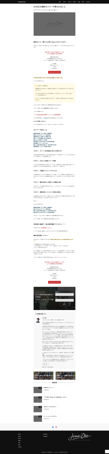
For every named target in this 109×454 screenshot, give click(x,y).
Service (19, 438)
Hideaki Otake (21, 2)
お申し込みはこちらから (54, 72)
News (19, 444)
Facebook (51, 367)
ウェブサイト (45, 367)
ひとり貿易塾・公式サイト (40, 121)
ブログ (57, 10)
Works (19, 440)
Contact (19, 446)
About (19, 436)
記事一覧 (45, 364)
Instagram (45, 436)
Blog (19, 442)
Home (19, 434)
